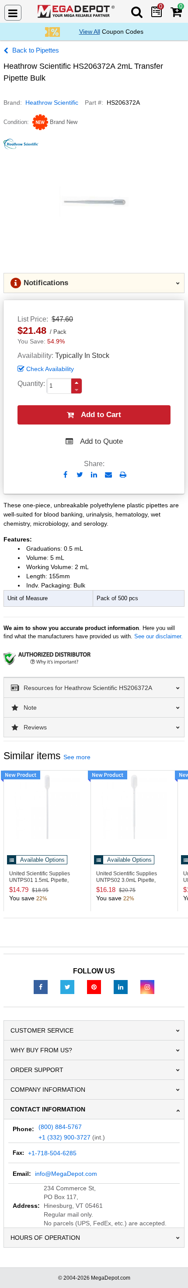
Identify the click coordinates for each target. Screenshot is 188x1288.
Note (30, 707)
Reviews (35, 727)
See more (77, 757)
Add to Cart (101, 414)
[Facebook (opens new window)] (41, 986)
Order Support (36, 1069)
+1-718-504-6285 (52, 1153)
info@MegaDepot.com (66, 1173)
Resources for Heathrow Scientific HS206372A (88, 687)
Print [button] (123, 474)
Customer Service (41, 1030)
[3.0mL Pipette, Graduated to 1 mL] (134, 807)
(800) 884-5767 (60, 1126)
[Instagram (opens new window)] (147, 986)
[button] (76, 382)
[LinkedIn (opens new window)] (121, 986)
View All (89, 31)
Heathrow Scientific (51, 102)
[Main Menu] (12, 13)
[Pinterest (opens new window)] (94, 986)
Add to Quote (101, 441)
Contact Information (47, 1109)
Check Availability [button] (50, 368)
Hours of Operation (45, 1237)
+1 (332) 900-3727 (64, 1137)
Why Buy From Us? (41, 1050)
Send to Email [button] (109, 475)
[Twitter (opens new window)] (67, 986)
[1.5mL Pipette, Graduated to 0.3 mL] (47, 807)
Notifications (46, 283)
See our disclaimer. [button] (158, 636)
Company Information (47, 1089)
